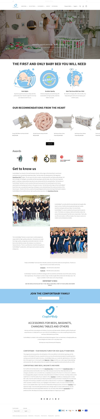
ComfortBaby (17, 415)
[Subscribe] (60, 298)
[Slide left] (47, 139)
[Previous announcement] (13, 1)
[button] (24, 6)
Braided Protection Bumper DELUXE (40, 133)
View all (50, 143)
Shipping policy (51, 415)
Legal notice (57, 415)
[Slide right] (52, 139)
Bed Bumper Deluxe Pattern (80, 133)
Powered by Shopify (23, 415)
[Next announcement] (86, 1)
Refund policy (31, 415)
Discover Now (50, 51)
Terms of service (44, 415)
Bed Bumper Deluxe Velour (59, 133)
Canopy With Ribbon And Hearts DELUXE (20, 133)
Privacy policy (37, 415)
